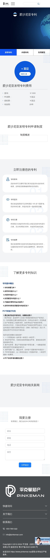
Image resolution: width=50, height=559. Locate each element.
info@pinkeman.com (14, 534)
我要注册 (24, 74)
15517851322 (11, 528)
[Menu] (13, 4)
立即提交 (25, 465)
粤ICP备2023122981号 (28, 547)
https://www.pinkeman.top (21, 551)
